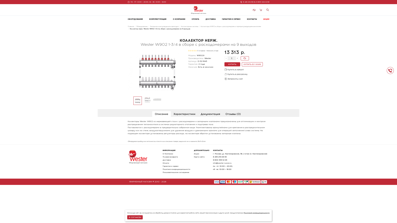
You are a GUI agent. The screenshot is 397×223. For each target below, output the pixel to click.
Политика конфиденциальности (176, 169)
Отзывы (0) (233, 114)
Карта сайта (199, 157)
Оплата (166, 163)
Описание (161, 114)
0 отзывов (201, 51)
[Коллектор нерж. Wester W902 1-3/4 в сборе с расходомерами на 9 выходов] (137, 101)
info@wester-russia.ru (222, 163)
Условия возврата (170, 157)
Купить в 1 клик (252, 64)
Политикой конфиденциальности (257, 213)
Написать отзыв (212, 51)
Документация (210, 114)
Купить (232, 64)
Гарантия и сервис (171, 166)
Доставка (167, 160)
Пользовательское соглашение (176, 172)
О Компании (168, 154)
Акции (196, 154)
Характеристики (184, 114)
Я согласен (135, 217)
